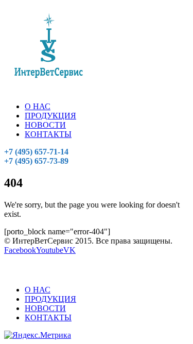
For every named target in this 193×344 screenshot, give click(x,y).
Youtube (49, 250)
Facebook (20, 250)
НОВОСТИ (45, 125)
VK (69, 250)
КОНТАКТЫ (48, 134)
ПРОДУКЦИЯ (50, 115)
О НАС (37, 106)
